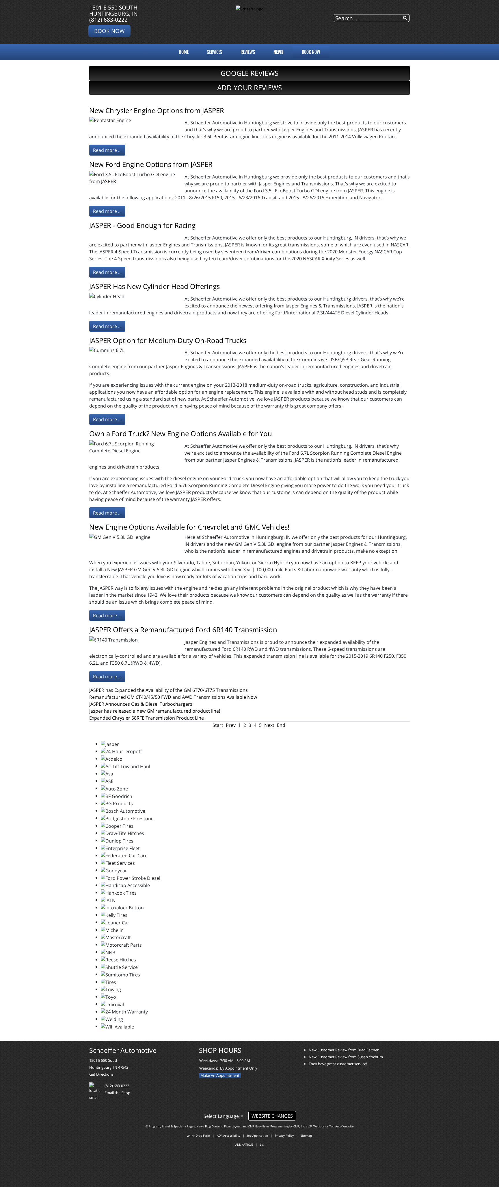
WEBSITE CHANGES (272, 1116)
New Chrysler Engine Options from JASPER (156, 110)
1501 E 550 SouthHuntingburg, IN (113, 10)
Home (184, 52)
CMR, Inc (299, 1126)
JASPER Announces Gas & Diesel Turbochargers (140, 704)
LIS (262, 1144)
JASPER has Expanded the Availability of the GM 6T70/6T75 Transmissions (168, 690)
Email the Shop (117, 1092)
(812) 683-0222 (108, 19)
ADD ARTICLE (244, 1144)
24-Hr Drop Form (198, 1135)
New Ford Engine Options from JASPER (151, 164)
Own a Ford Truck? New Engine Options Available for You (180, 433)
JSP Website (316, 1126)
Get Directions (101, 1074)
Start (218, 725)
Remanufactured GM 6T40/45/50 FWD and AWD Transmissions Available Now (173, 697)
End (281, 725)
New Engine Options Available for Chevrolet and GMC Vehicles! (189, 527)
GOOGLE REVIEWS (249, 73)
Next (269, 725)
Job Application (257, 1135)
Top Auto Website (341, 1126)
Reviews (248, 52)
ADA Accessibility (228, 1135)
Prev (231, 725)
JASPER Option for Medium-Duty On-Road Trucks (167, 340)
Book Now (109, 31)
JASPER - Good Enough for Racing (142, 225)
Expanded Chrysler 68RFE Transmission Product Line (146, 718)
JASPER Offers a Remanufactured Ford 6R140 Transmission (183, 629)
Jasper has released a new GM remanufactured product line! (154, 711)
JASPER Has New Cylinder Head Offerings (154, 286)
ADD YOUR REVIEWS (249, 87)
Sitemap (306, 1135)
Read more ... (107, 150)
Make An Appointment (219, 1075)
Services (214, 52)
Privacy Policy (284, 1135)
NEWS (278, 52)
